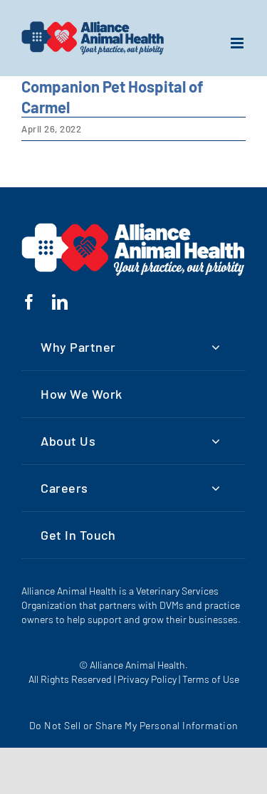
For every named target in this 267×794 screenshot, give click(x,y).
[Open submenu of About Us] (216, 441)
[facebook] (29, 302)
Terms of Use (210, 679)
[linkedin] (60, 302)
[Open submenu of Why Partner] (216, 347)
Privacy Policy (147, 679)
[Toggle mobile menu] (238, 43)
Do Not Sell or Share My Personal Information (134, 725)
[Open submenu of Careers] (216, 488)
